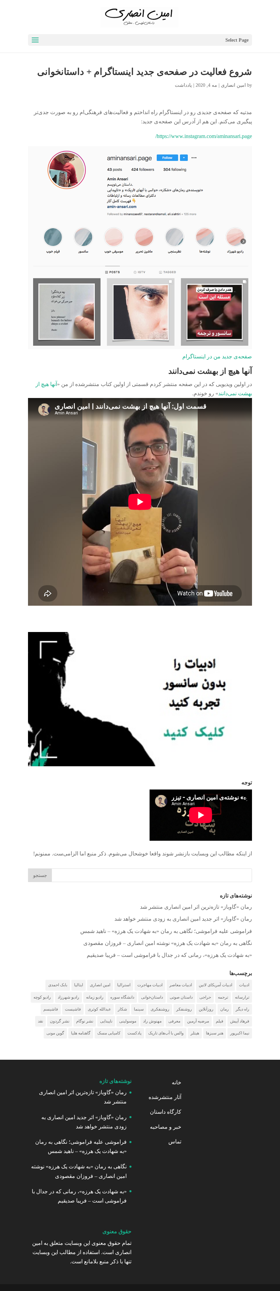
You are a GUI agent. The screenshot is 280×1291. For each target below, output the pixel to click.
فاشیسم (50, 1009)
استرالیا (123, 985)
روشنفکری (160, 1009)
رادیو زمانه (94, 997)
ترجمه (223, 997)
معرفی (174, 1021)
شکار (122, 1009)
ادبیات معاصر (180, 985)
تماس (174, 1141)
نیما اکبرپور (239, 1033)
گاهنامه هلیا (80, 1033)
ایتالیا (78, 985)
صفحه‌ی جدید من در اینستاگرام (217, 356)
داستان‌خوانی (152, 997)
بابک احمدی (57, 985)
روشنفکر (184, 1009)
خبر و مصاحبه (165, 1127)
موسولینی (127, 1021)
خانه (176, 1082)
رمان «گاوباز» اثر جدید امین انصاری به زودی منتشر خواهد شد (183, 919)
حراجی (205, 997)
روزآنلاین (206, 1009)
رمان (224, 1009)
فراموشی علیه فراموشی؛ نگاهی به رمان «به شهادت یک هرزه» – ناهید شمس (166, 931)
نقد (40, 1021)
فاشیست (73, 1009)
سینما (139, 1009)
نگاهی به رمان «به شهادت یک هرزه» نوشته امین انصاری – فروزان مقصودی (167, 943)
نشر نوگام (84, 1021)
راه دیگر (242, 1009)
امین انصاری (233, 85)
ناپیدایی (106, 1021)
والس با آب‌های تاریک (166, 1033)
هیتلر (195, 1033)
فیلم (219, 1021)
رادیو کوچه (42, 997)
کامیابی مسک (109, 1033)
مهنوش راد (152, 1021)
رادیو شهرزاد (68, 997)
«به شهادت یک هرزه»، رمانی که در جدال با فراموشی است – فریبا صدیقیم (169, 955)
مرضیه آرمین (198, 1021)
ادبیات (244, 985)
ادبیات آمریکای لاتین (215, 985)
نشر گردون (59, 1021)
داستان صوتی (181, 997)
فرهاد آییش (239, 1021)
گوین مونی (55, 1033)
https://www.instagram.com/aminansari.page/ (203, 136)
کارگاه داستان (165, 1112)
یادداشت (183, 85)
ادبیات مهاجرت (150, 985)
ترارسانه (242, 997)
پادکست (134, 1033)
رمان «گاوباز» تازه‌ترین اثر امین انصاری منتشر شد (196, 907)
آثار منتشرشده (165, 1097)
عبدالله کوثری (99, 1009)
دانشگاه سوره (122, 997)
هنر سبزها (214, 1033)
